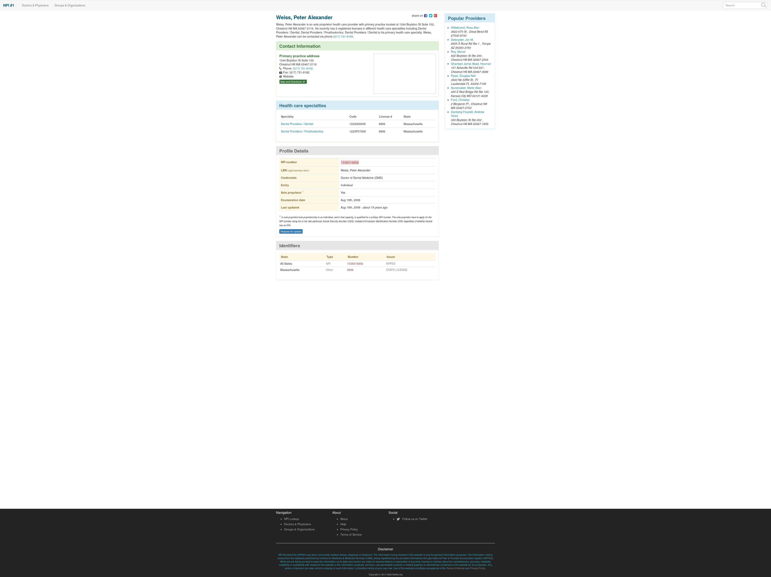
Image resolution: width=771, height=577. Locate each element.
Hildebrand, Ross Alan (465, 27)
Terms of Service (351, 534)
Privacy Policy (349, 529)
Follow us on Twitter (414, 519)
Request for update (290, 231)
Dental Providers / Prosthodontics (302, 131)
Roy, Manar (458, 52)
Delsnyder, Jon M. (462, 40)
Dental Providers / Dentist (297, 124)
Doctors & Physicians (35, 5)
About (344, 519)
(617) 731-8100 (343, 36)
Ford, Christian (460, 100)
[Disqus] (357, 342)
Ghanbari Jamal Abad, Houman (471, 64)
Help (343, 524)
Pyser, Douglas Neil (463, 76)
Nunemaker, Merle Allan (466, 88)
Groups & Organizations (70, 5)
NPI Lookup (291, 519)
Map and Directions (291, 81)
